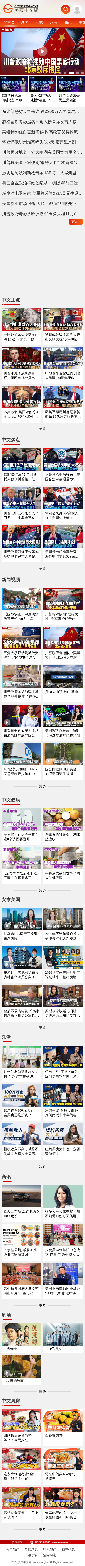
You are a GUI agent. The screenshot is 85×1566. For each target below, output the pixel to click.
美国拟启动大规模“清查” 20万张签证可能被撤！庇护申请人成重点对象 (41, 98)
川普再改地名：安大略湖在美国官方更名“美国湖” (42, 152)
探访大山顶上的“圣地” (62, 692)
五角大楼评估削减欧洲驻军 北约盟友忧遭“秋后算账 (21, 655)
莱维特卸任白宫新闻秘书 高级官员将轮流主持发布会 (42, 132)
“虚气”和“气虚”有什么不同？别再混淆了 (21, 875)
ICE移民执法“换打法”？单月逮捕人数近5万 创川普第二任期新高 (14, 98)
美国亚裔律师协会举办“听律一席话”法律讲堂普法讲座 (62, 1291)
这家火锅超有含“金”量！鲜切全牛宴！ (19, 1476)
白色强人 (55, 1349)
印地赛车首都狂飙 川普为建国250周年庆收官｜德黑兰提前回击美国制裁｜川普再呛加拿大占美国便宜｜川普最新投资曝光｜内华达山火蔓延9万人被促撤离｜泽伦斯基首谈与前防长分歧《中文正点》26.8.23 (63, 375)
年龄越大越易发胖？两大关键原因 (62, 875)
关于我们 (12, 1549)
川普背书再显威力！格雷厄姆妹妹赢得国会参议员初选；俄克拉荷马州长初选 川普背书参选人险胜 (21, 733)
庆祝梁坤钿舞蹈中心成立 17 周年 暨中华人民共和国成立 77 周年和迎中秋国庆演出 (62, 1252)
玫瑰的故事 (15, 1380)
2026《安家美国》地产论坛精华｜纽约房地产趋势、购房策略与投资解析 (62, 975)
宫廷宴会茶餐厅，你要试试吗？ (21, 1515)
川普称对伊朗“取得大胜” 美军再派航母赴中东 (62, 616)
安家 (39, 22)
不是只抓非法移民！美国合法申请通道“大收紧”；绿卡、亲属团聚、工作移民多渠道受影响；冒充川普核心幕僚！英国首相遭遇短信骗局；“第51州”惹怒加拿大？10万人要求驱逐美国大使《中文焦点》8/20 (62, 477)
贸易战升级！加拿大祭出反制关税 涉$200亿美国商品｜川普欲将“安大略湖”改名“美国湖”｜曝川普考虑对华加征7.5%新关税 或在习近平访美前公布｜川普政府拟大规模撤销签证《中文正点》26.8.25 (63, 337)
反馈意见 (31, 1549)
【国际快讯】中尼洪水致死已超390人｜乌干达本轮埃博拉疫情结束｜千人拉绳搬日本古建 (21, 616)
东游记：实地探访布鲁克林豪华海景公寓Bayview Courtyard (22, 975)
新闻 (25, 22)
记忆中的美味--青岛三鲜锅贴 (62, 1476)
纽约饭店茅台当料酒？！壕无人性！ (18, 1437)
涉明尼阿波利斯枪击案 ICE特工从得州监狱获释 (42, 173)
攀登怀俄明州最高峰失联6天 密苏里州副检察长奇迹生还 (42, 142)
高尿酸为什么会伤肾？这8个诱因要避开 (21, 837)
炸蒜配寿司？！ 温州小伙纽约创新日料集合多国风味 (63, 1515)
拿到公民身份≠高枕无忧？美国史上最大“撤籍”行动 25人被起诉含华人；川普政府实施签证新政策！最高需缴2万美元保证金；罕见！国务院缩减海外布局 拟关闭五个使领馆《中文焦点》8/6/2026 (63, 515)
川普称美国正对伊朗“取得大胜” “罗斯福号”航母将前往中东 (42, 162)
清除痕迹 (49, 1555)
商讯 (68, 22)
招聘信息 (68, 1549)
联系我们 (49, 1549)
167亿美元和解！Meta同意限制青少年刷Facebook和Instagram (21, 771)
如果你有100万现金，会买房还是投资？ (20, 1113)
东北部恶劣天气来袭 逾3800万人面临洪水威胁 (42, 111)
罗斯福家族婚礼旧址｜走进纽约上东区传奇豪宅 (62, 1013)
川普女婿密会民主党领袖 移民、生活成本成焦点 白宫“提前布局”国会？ (70, 98)
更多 (75, 222)
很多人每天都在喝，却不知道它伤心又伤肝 (62, 1213)
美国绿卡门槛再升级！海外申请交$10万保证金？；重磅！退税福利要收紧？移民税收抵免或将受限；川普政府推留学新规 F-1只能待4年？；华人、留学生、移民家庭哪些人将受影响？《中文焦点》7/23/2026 (62, 554)
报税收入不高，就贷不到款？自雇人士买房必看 (21, 1151)
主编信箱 (31, 1555)
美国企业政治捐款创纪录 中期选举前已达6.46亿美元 (42, 183)
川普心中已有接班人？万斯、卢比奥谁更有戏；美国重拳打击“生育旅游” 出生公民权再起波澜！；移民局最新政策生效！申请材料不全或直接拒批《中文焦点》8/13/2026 (21, 515)
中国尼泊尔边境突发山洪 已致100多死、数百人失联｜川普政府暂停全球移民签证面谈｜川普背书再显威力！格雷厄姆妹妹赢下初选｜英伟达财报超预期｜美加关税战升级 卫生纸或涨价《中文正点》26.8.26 (21, 337)
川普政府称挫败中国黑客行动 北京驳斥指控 (62, 655)
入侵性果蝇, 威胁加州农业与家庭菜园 (20, 1252)
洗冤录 (11, 1349)
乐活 (53, 22)
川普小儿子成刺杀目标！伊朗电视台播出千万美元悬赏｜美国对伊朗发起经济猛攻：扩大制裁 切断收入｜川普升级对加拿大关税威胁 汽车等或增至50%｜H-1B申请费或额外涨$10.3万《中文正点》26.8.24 (21, 375)
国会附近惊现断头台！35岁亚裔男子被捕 (62, 771)
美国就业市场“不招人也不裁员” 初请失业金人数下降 (42, 203)
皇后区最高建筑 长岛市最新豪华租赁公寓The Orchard (21, 1013)
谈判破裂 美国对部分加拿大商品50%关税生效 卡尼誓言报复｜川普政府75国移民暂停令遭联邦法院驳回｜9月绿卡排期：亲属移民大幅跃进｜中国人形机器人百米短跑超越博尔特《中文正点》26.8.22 (21, 414)
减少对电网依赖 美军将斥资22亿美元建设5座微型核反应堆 (42, 193)
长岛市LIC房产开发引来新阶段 (20, 936)
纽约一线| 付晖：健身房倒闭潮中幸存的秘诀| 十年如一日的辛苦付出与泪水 (63, 1113)
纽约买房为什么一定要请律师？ (62, 1151)
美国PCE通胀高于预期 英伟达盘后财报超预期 (62, 733)
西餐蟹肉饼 (54, 1435)
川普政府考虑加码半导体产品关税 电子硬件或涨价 (21, 694)
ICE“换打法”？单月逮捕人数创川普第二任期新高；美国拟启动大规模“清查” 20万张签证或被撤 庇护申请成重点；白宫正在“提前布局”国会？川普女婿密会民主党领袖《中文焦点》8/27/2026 (21, 477)
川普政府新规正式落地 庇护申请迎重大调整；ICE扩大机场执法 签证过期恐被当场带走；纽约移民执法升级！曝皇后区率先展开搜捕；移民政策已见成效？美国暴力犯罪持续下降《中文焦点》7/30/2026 (22, 554)
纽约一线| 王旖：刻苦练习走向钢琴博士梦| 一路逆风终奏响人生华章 (62, 1074)
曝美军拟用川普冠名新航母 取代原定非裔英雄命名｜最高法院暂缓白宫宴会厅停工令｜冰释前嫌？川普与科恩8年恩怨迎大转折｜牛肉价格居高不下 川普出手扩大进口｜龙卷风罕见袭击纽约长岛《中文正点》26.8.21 (63, 414)
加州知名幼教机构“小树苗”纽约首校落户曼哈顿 (20, 1074)
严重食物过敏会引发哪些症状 (62, 837)
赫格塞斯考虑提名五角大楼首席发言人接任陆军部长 (42, 121)
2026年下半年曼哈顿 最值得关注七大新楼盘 (63, 936)
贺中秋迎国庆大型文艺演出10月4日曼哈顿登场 (21, 1291)
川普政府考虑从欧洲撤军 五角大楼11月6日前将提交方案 (42, 214)
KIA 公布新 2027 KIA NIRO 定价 (21, 1213)
